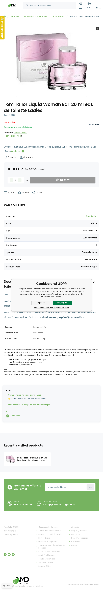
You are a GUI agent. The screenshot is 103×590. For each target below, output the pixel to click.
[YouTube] (9, 554)
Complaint (76, 541)
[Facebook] (5, 554)
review (74, 545)
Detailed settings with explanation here (51, 308)
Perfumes (15, 16)
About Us (75, 527)
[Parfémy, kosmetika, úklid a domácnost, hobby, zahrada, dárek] (5, 16)
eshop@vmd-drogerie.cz (59, 504)
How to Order (44, 538)
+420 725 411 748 (23, 504)
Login (90, 487)
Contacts (75, 534)
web (19, 135)
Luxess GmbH (20, 132)
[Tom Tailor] (94, 128)
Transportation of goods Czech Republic (52, 546)
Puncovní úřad (44, 566)
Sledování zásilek (45, 562)
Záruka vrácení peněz (47, 559)
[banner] (11, 5)
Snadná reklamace (46, 555)
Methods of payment (47, 541)
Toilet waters (58, 16)
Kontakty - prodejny (80, 538)
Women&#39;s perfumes (35, 16)
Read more (16, 151)
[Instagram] (13, 554)
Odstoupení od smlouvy (49, 527)
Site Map (39, 586)
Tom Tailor (10, 135)
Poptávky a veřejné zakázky (50, 534)
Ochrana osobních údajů (49, 551)
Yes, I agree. (62, 303)
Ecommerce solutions (78, 584)
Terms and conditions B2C (50, 530)
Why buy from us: (79, 530)
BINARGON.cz (93, 584)
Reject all (41, 303)
